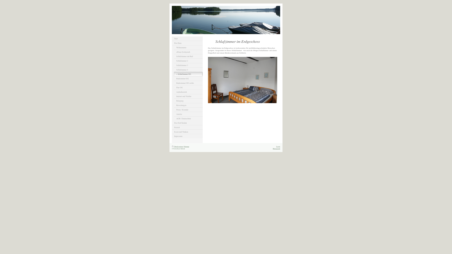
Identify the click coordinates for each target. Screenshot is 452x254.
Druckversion (178, 146)
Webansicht (276, 149)
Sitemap (186, 146)
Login (278, 146)
